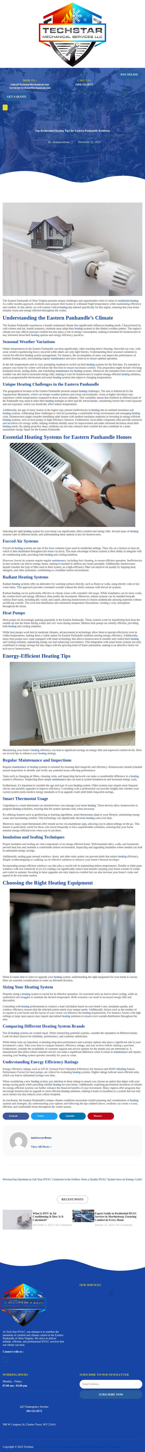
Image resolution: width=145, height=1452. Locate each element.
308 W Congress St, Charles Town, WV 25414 (29, 1424)
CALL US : (84, 80)
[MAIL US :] (29, 72)
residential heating (128, 300)
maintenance (58, 358)
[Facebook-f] (5, 1360)
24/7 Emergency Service (34, 1406)
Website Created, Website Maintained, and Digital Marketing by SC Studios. (77, 1446)
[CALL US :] (84, 72)
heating (63, 307)
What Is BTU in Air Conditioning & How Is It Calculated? (48, 1216)
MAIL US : (30, 80)
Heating (122, 1068)
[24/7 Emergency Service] (34, 1397)
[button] (5, 107)
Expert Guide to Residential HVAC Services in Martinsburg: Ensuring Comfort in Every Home (116, 1216)
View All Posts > (41, 1146)
